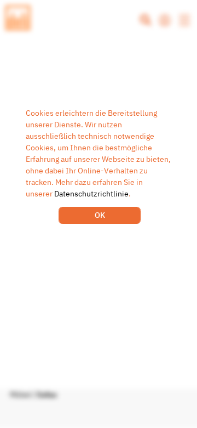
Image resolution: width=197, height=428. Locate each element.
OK (100, 215)
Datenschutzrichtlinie (91, 194)
